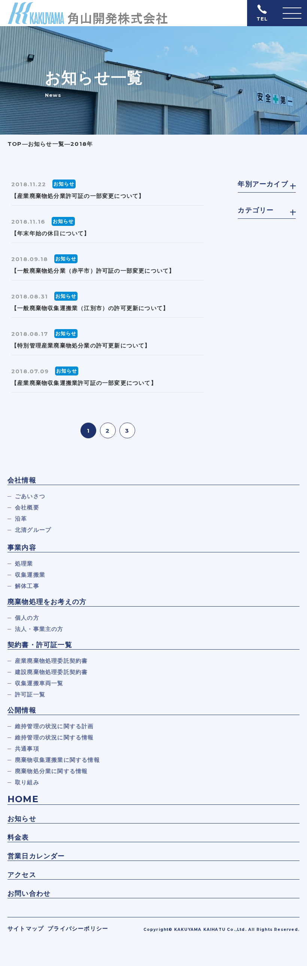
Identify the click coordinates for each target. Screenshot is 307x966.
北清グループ (33, 529)
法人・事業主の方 (39, 628)
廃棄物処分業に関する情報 (51, 771)
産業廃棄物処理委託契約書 (51, 660)
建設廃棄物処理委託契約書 (51, 671)
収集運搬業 (30, 574)
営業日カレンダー (36, 856)
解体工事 (27, 585)
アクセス (21, 875)
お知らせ (21, 819)
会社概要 (27, 507)
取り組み (27, 782)
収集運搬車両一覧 (39, 683)
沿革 (21, 518)
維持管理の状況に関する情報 (54, 737)
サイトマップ (25, 928)
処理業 (24, 563)
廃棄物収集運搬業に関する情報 (57, 759)
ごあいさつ (30, 496)
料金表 (18, 837)
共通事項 (27, 748)
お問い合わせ (29, 893)
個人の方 (27, 617)
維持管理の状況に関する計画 (54, 726)
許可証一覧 (30, 694)
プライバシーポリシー (78, 928)
